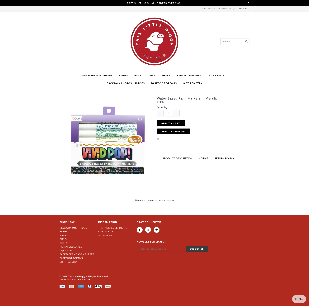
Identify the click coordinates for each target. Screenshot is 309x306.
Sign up (211, 9)
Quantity (162, 107)
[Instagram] (148, 230)
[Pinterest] (156, 230)
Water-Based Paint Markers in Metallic (187, 98)
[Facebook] (140, 230)
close (248, 2)
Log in (203, 9)
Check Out (243, 9)
